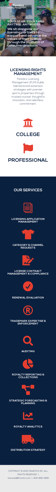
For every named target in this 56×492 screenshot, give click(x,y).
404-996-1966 (41, 478)
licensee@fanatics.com (19, 478)
